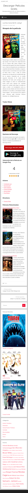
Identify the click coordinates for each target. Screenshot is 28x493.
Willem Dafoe (16, 486)
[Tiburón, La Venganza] (14, 331)
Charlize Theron (20, 453)
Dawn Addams (7, 187)
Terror (5, 283)
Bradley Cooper (15, 450)
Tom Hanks (20, 484)
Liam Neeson (17, 467)
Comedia (5, 430)
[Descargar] (14, 157)
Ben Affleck (16, 448)
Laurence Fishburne (8, 466)
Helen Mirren (11, 459)
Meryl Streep (18, 469)
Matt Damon (12, 469)
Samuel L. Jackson (10, 481)
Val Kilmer (10, 486)
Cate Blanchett (14, 453)
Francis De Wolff (8, 189)
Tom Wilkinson (6, 486)
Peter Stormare (6, 478)
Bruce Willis (7, 453)
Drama (4, 434)
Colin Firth (12, 455)
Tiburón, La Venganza (8, 348)
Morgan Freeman (12, 472)
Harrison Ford (5, 459)
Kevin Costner (19, 464)
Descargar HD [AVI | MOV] (14, 147)
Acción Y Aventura (7, 423)
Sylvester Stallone (12, 484)
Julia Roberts (13, 464)
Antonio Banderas (8, 445)
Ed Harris (21, 455)
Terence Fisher (7, 201)
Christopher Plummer (6, 455)
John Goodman (13, 462)
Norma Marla (7, 191)
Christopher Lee (8, 184)
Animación (5, 425)
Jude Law (8, 464)
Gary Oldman (21, 457)
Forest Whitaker (15, 457)
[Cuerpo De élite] (14, 397)
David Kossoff (7, 185)
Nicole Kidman (11, 475)
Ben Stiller (10, 450)
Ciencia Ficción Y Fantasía (9, 427)
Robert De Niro (14, 478)
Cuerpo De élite (6, 414)
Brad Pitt (20, 450)
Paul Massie (7, 193)
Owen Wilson (20, 475)
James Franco (17, 459)
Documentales (6, 432)
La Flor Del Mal (6, 378)
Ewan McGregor (8, 457)
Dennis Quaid (17, 455)
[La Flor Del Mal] (12, 364)
